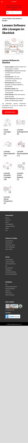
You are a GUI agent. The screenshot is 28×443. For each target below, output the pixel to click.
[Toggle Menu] (2, 1)
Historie (7, 222)
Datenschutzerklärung (10, 288)
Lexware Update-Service (10, 263)
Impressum (7, 290)
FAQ (6, 265)
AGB (6, 284)
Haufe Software (8, 243)
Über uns (7, 218)
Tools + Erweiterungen (10, 247)
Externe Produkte (9, 249)
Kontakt (7, 228)
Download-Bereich (9, 267)
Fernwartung (7, 312)
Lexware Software (9, 240)
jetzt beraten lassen (10, 112)
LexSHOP (14, 1)
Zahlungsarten (8, 270)
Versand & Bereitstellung (10, 272)
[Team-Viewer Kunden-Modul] (12, 315)
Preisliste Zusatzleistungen (11, 274)
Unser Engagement (9, 224)
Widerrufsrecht (8, 292)
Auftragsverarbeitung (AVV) (11, 286)
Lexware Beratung (9, 259)
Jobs (6, 230)
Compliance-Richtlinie (10, 226)
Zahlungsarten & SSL (9, 309)
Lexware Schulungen (9, 261)
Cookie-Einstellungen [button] (9, 294)
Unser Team (7, 220)
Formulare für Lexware (10, 245)
